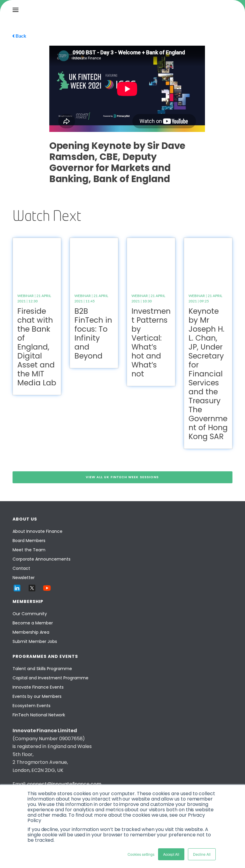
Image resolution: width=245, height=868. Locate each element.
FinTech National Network (39, 715)
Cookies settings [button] (141, 854)
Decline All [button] (202, 854)
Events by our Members (37, 696)
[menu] (16, 10)
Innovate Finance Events (38, 687)
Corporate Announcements (42, 559)
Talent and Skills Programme (42, 669)
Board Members (29, 541)
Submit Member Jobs (35, 641)
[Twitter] (31, 588)
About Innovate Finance (37, 531)
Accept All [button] (171, 854)
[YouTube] (46, 588)
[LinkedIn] (17, 588)
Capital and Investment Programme (50, 678)
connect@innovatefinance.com (64, 784)
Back (21, 35)
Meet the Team (29, 550)
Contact (21, 568)
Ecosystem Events (31, 706)
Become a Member (33, 623)
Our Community (30, 614)
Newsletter (24, 578)
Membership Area (31, 632)
